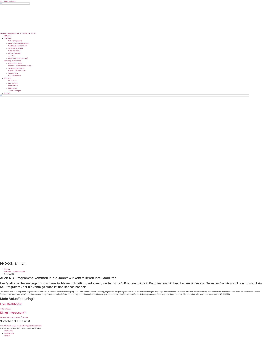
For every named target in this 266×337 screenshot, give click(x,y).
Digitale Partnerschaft (17, 71)
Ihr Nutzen (12, 81)
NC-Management (15, 41)
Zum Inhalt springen (7, 1)
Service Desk (13, 73)
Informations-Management (18, 43)
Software (7, 38)
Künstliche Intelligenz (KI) (18, 58)
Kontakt (7, 93)
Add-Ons (11, 56)
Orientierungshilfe (15, 63)
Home (6, 269)
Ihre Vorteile (13, 83)
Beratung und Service (12, 61)
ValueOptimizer (14, 51)
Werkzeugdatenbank (16, 68)
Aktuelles (7, 36)
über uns (7, 78)
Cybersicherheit (14, 76)
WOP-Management (15, 48)
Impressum (8, 331)
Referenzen (12, 88)
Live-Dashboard (14, 53)
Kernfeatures (13, 86)
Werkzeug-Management (17, 46)
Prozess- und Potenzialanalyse (20, 66)
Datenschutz (9, 333)
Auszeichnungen (14, 91)
